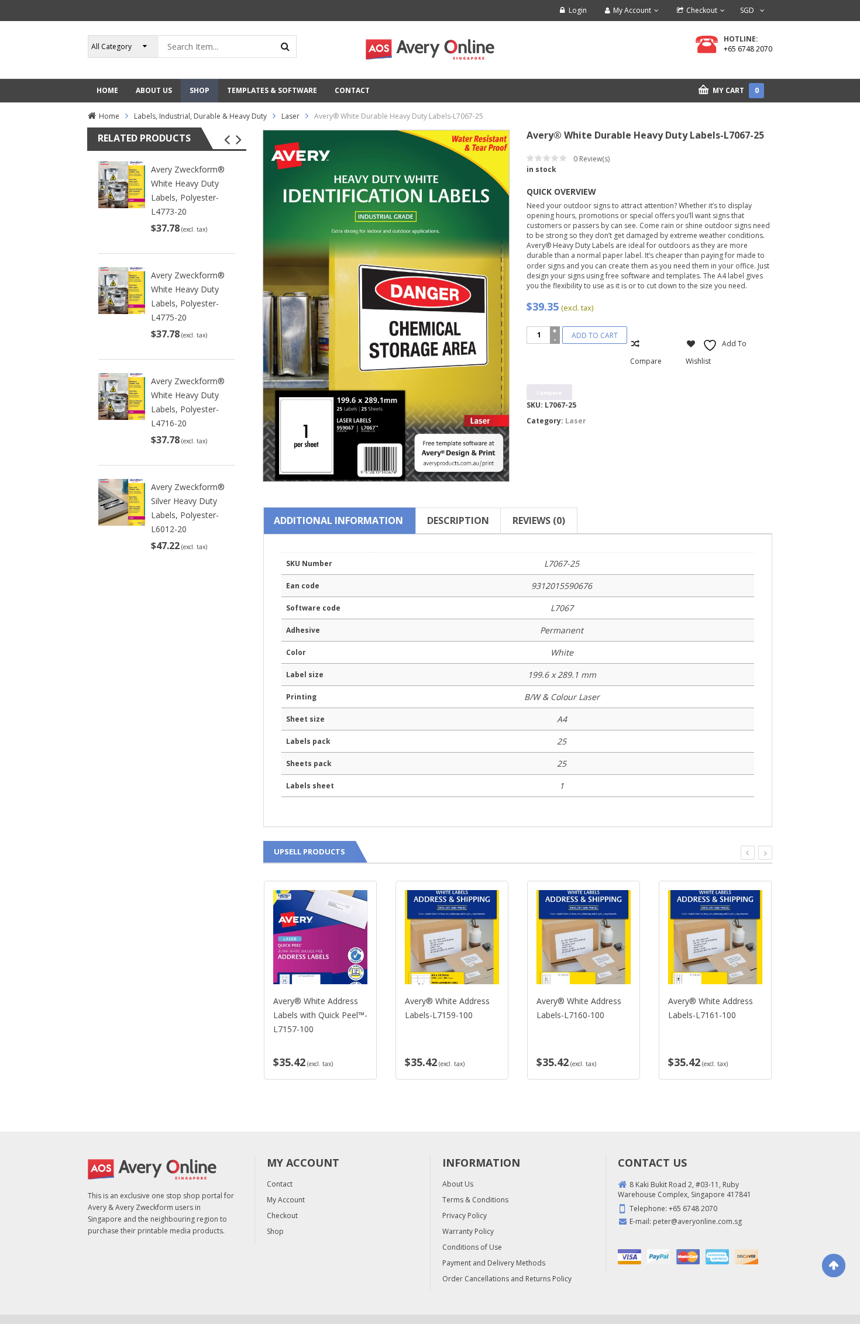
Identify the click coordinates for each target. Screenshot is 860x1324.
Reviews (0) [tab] (538, 520)
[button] (227, 140)
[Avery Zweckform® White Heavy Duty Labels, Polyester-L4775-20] (121, 290)
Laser (290, 116)
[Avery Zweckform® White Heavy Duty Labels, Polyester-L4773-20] (121, 184)
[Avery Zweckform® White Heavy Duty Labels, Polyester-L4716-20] (121, 396)
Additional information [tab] (338, 520)
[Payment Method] (629, 1256)
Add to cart (595, 335)
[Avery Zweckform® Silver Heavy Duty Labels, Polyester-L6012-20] (121, 501)
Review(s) (591, 159)
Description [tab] (458, 520)
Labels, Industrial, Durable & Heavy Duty (200, 116)
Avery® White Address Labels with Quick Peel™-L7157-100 (320, 1015)
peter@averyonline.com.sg (697, 1221)
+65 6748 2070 (748, 49)
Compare (646, 361)
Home (109, 116)
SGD (747, 10)
